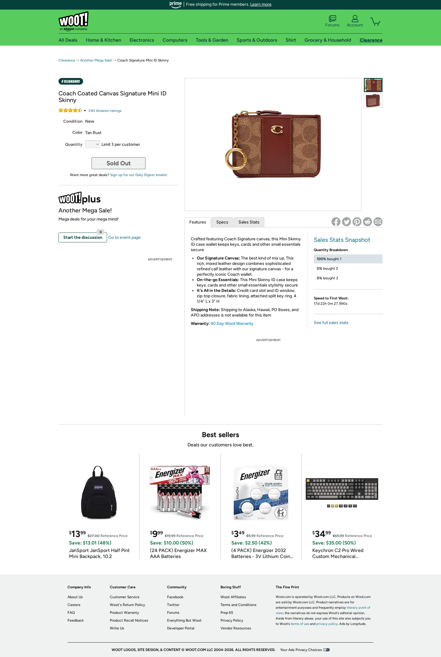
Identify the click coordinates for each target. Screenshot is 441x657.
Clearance (66, 60)
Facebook (175, 597)
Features (197, 222)
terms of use (300, 624)
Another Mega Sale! (96, 60)
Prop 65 (226, 612)
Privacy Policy (231, 620)
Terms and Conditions (238, 605)
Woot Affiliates (233, 597)
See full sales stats (331, 322)
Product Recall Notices (129, 620)
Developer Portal (180, 628)
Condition (72, 121)
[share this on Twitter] (346, 221)
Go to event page (124, 237)
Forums (332, 25)
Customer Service (125, 597)
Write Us (117, 628)
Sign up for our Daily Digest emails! (138, 175)
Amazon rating (105, 111)
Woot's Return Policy (127, 605)
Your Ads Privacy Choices (301, 650)
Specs (222, 222)
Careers (74, 605)
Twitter (173, 605)
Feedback (76, 620)
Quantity (73, 144)
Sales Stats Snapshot (342, 239)
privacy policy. (327, 624)
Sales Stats (249, 222)
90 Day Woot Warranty (232, 323)
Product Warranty (124, 612)
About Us (75, 597)
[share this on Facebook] (336, 221)
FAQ (71, 612)
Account (355, 25)
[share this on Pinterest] (357, 221)
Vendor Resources (235, 628)
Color (77, 132)
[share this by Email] (378, 221)
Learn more (261, 4)
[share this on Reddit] (367, 221)
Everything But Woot (184, 620)
